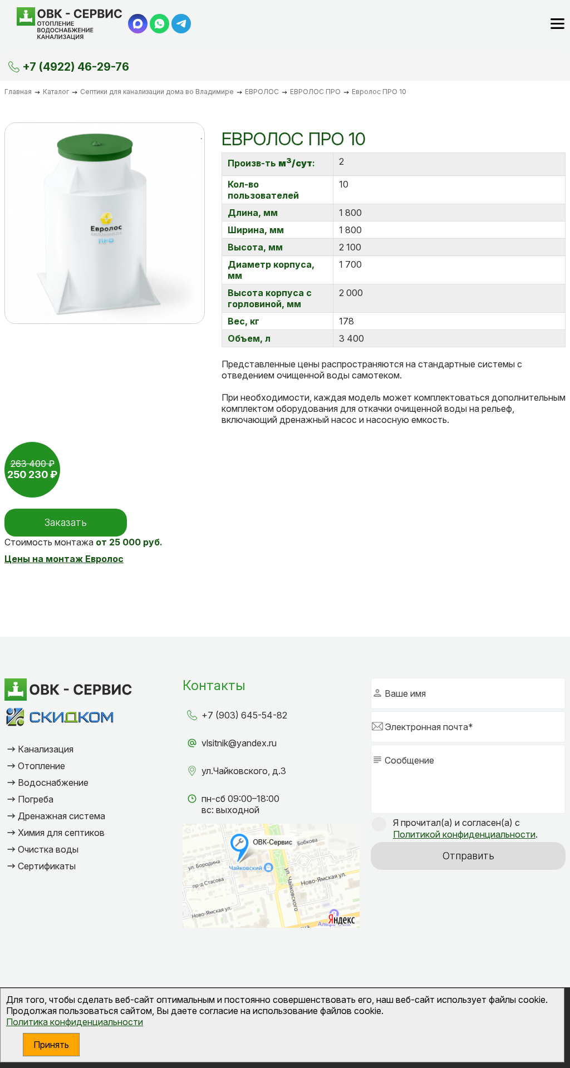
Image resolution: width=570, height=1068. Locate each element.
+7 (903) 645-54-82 (244, 715)
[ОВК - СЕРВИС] (69, 24)
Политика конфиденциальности (74, 1021)
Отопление (41, 765)
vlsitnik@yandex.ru (239, 743)
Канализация (45, 749)
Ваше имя (405, 693)
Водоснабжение (53, 782)
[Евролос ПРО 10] (104, 223)
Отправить (468, 856)
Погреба (35, 799)
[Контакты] (14, 66)
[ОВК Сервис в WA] (159, 23)
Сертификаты (47, 866)
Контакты (214, 685)
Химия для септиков (61, 832)
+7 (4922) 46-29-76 (75, 66)
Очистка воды (48, 849)
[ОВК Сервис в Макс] (138, 23)
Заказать (66, 522)
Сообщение (409, 760)
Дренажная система (61, 815)
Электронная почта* (429, 726)
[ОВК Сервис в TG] (181, 23)
